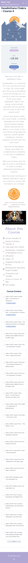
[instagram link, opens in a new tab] (14, 559)
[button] (23, 3)
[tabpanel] (14, 181)
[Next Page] (20, 541)
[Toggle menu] (26, 3)
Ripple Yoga (5, 2)
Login (14, 69)
